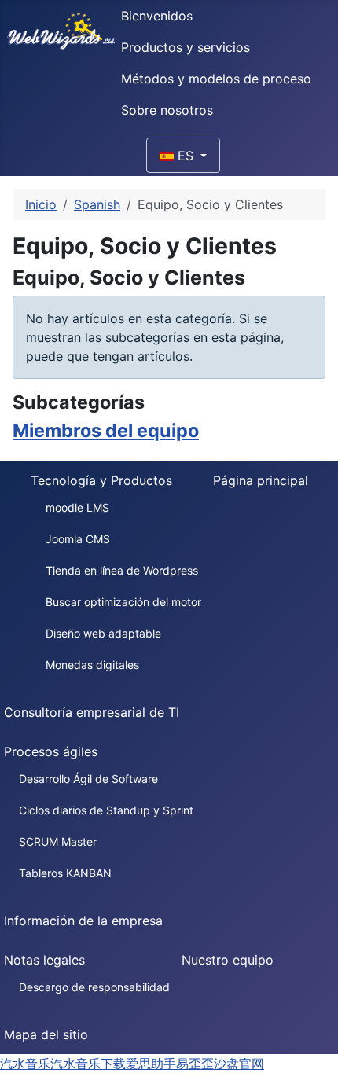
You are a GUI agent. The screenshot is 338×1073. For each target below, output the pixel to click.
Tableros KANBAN (65, 873)
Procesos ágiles (50, 751)
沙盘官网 (239, 1063)
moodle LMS (77, 507)
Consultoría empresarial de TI (91, 712)
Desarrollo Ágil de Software (88, 778)
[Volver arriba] (318, 1053)
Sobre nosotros (167, 110)
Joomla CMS (78, 539)
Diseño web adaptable (103, 633)
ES (185, 156)
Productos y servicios (185, 47)
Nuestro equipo (228, 960)
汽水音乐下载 (88, 1063)
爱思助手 (151, 1063)
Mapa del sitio (46, 1034)
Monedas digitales (92, 664)
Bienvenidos (157, 16)
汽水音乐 (25, 1063)
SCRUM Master (58, 841)
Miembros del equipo (106, 430)
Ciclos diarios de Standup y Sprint (106, 810)
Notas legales (44, 960)
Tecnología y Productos (101, 480)
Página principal (260, 480)
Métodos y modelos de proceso (216, 78)
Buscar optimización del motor (123, 601)
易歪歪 (195, 1063)
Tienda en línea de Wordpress (122, 570)
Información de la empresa (83, 920)
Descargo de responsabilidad (94, 987)
